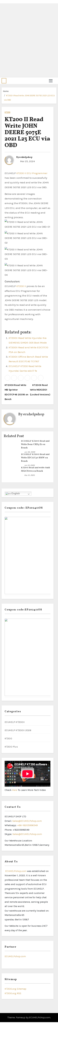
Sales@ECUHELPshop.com (27, 820)
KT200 (8, 112)
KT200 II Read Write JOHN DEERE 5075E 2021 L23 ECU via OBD (27, 133)
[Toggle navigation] (50, 80)
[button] (4, 80)
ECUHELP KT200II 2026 (18, 730)
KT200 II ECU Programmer (31, 173)
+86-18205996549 (27, 825)
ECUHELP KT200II (15, 722)
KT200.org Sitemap (15, 988)
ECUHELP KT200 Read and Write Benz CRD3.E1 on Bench (35, 444)
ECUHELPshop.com (15, 871)
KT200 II (21, 286)
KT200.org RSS (13, 993)
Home (6, 91)
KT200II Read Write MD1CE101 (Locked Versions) (40, 390)
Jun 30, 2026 (29, 452)
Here (15, 790)
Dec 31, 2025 (29, 475)
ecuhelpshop (25, 157)
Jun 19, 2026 (29, 465)
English (15, 493)
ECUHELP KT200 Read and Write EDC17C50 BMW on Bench (35, 458)
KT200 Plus (11, 746)
